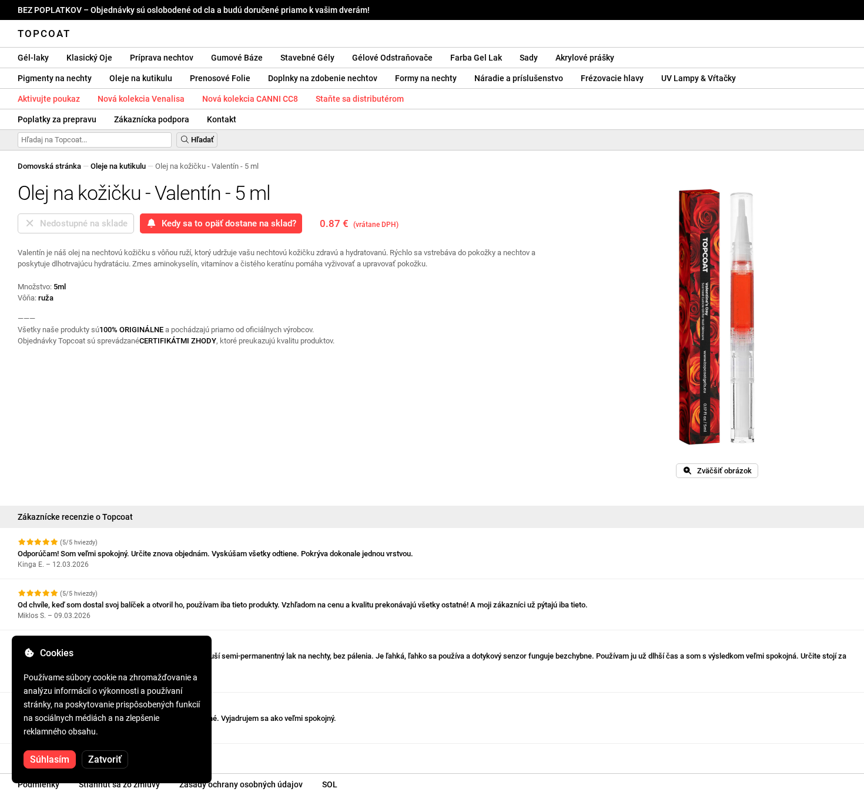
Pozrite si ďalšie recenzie (62, 754)
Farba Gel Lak (476, 57)
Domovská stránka (49, 166)
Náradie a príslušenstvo (518, 78)
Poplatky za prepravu (57, 119)
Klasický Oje (89, 57)
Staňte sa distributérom (360, 98)
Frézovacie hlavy (612, 78)
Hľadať (201, 139)
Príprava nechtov (161, 57)
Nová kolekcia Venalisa (141, 98)
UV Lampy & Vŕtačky (698, 78)
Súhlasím (49, 759)
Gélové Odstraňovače (392, 57)
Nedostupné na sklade (81, 223)
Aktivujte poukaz (49, 98)
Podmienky (38, 784)
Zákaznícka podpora (151, 119)
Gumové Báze (237, 57)
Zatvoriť (105, 759)
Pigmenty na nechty (55, 78)
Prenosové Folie (220, 78)
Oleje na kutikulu (140, 78)
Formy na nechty (426, 78)
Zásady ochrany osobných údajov (241, 784)
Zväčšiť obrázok (722, 470)
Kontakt (221, 119)
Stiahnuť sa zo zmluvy (119, 784)
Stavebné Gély (307, 57)
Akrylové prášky (584, 57)
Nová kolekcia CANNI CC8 (250, 98)
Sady (529, 57)
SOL (329, 784)
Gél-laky (33, 57)
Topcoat (44, 33)
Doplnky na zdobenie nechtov (322, 78)
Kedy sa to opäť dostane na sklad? (226, 223)
